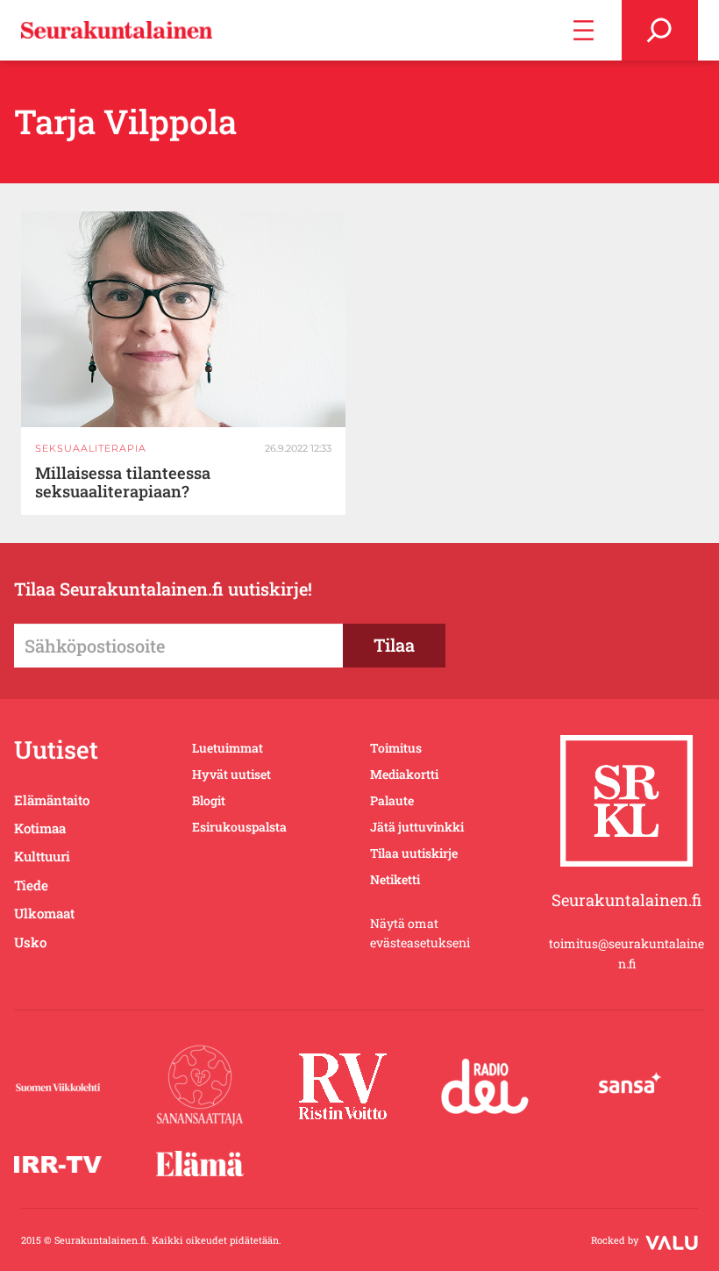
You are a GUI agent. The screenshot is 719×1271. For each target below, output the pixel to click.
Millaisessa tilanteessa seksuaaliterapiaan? (122, 482)
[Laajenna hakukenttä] (660, 30)
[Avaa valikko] (583, 30)
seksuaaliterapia (90, 448)
